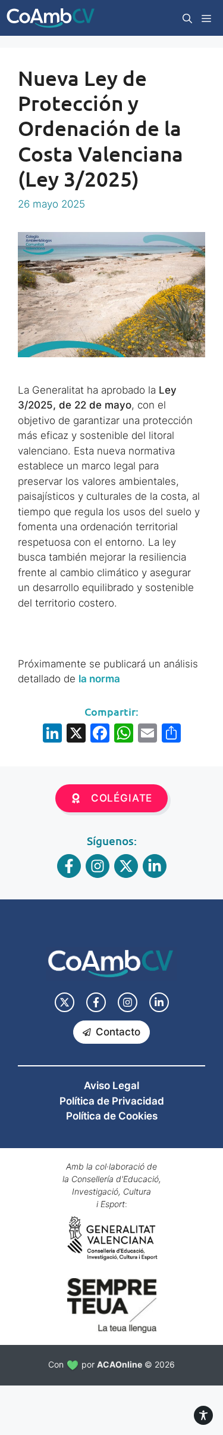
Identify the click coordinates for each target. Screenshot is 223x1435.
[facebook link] (96, 1002)
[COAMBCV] (50, 17)
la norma (99, 679)
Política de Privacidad (111, 1101)
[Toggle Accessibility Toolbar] (203, 1415)
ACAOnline (119, 1364)
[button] (187, 18)
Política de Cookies (112, 1116)
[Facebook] (100, 734)
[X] (76, 734)
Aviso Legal (111, 1085)
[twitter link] (64, 1002)
